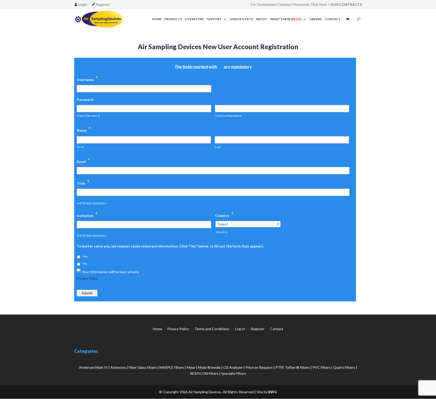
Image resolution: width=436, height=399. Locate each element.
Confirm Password (228, 115)
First (80, 147)
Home (156, 19)
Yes (85, 256)
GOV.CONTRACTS (346, 4)
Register (103, 5)
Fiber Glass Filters (143, 367)
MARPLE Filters (171, 367)
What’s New (285, 19)
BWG (272, 392)
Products (173, 19)
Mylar (191, 367)
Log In (240, 329)
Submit (87, 293)
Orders (315, 19)
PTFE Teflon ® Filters (293, 367)
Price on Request (259, 367)
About (261, 19)
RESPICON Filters (204, 373)
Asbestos (118, 367)
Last (218, 147)
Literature (194, 19)
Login (82, 5)
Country (221, 232)
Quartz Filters (344, 367)
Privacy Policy (87, 278)
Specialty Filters (233, 373)
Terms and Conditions (212, 329)
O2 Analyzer (233, 367)
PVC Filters (322, 367)
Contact (333, 19)
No (85, 263)
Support (214, 19)
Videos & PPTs (241, 19)
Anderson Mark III (93, 367)
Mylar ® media (209, 367)
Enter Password (88, 115)
